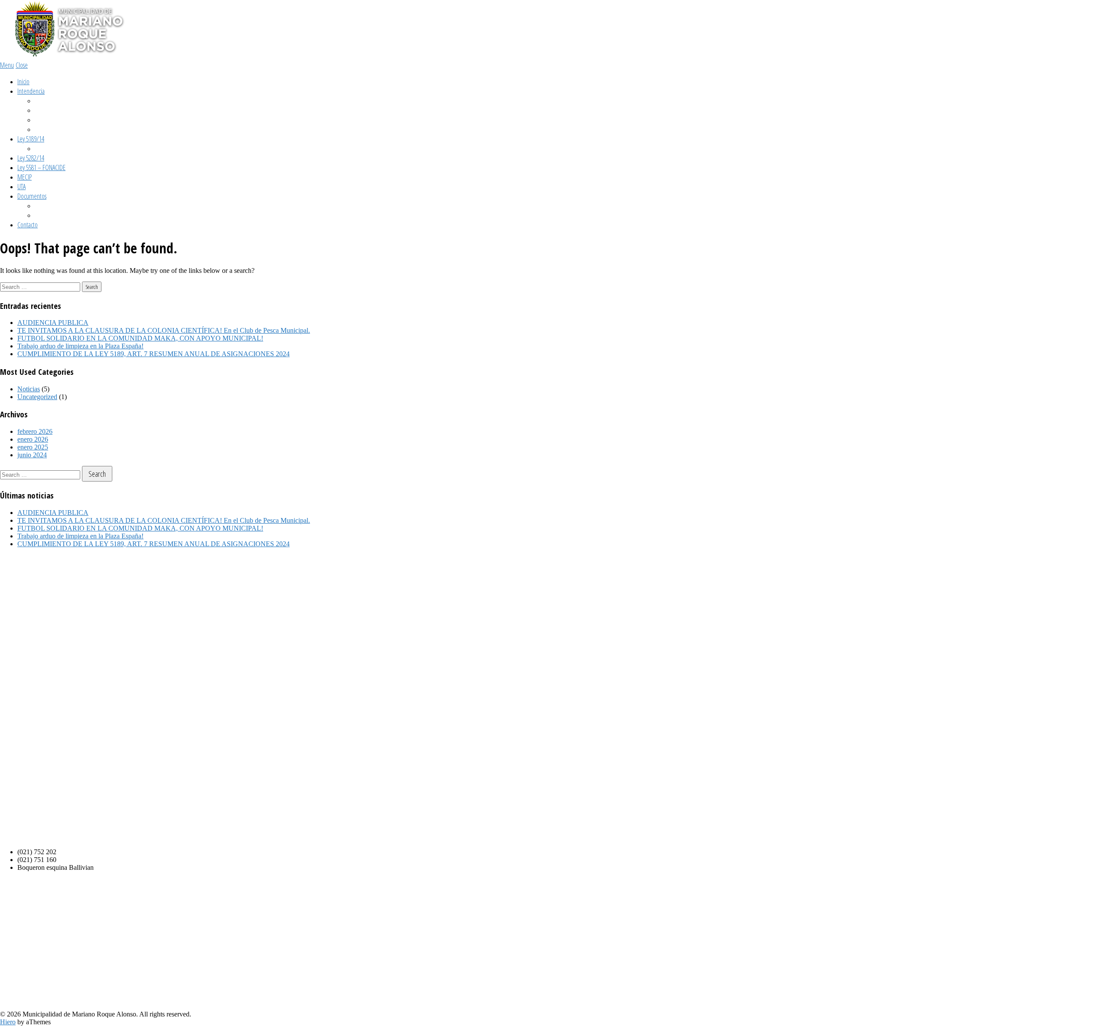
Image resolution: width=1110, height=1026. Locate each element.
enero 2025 (32, 447)
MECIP (24, 177)
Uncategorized (37, 396)
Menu (7, 65)
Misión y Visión (51, 100)
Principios (45, 110)
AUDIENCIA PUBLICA (52, 322)
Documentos (31, 196)
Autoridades (48, 120)
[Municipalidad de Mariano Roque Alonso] (65, 56)
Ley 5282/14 (30, 158)
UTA (21, 186)
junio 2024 (32, 455)
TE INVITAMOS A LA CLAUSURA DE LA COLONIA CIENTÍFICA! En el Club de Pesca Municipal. (163, 330)
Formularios (48, 215)
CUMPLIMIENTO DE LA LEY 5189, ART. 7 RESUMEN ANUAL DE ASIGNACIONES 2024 (153, 353)
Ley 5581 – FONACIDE (41, 167)
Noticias (28, 389)
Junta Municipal (52, 129)
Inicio (23, 81)
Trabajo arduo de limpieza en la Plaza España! (80, 346)
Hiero (8, 1022)
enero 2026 (32, 439)
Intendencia (31, 91)
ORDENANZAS (50, 205)
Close (22, 65)
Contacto (27, 224)
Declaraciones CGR (56, 148)
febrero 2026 (34, 431)
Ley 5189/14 (30, 139)
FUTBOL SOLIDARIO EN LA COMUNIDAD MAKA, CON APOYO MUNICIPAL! (140, 338)
